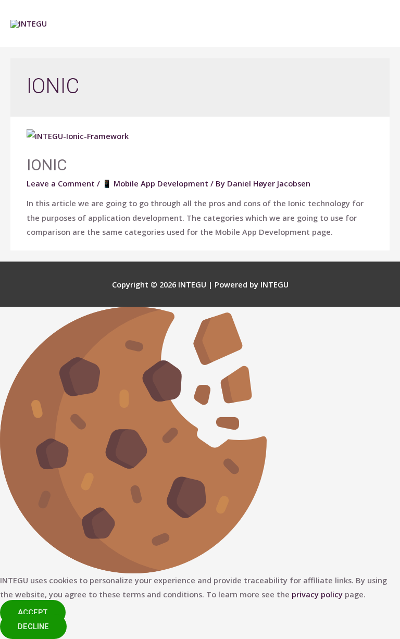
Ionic (47, 165)
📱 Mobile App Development (155, 183)
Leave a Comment (61, 183)
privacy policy (317, 594)
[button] (33, 612)
